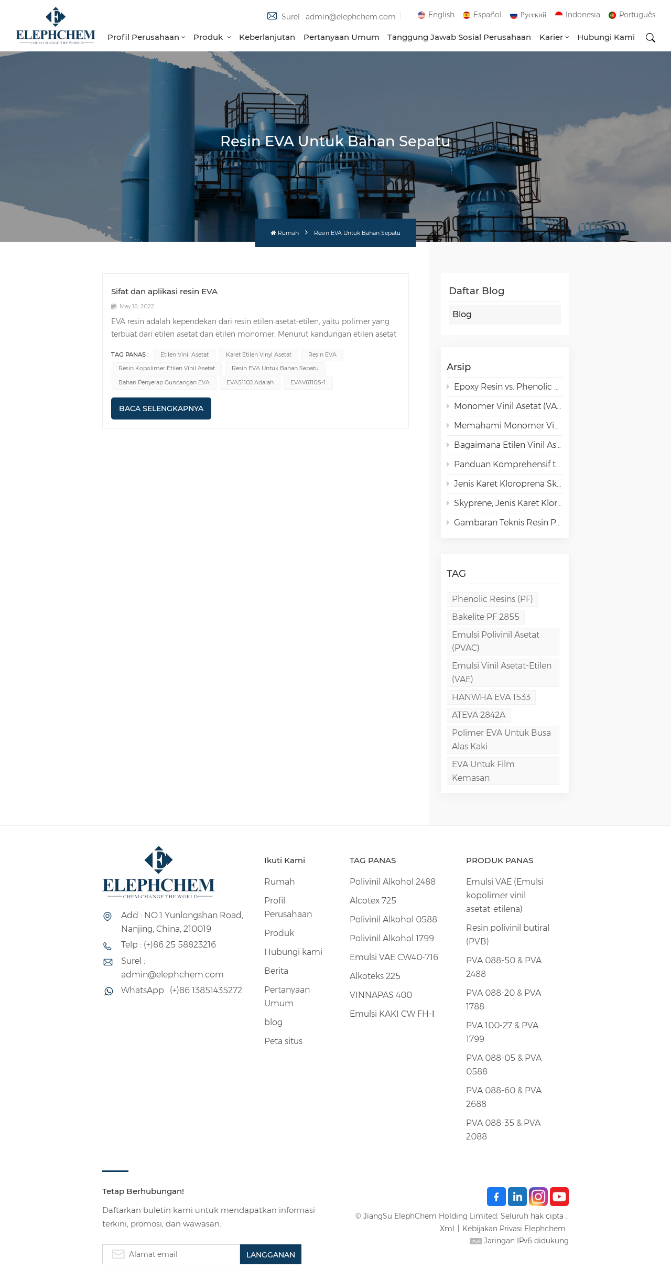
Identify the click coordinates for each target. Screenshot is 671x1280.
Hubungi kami (606, 37)
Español (487, 14)
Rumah (288, 232)
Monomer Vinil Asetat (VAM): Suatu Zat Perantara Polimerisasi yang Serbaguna (508, 406)
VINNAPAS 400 (381, 995)
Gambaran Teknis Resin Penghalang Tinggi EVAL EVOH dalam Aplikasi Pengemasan (508, 523)
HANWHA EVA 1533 (491, 697)
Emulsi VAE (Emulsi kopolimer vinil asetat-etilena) (505, 895)
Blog (462, 314)
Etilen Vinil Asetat (184, 354)
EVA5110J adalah (250, 382)
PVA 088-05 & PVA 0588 (504, 1065)
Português (637, 14)
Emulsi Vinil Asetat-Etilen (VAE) (501, 672)
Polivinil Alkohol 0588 (393, 919)
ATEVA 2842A (478, 715)
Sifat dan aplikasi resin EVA (164, 291)
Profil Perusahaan (143, 37)
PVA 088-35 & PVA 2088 (503, 1130)
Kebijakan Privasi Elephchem (514, 1228)
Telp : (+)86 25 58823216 (168, 945)
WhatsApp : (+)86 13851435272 (181, 990)
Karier (551, 37)
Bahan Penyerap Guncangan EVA (164, 382)
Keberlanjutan (267, 37)
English (441, 14)
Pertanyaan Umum (342, 37)
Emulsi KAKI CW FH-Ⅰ (392, 1014)
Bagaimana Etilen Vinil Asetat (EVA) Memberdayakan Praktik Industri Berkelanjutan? (508, 445)
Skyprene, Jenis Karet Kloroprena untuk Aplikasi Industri (508, 503)
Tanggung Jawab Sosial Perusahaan (459, 37)
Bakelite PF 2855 (486, 617)
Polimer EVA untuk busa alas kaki (501, 739)
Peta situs (283, 1041)
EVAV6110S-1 (308, 382)
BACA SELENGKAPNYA (161, 408)
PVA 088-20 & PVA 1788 (503, 1000)
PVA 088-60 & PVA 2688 (504, 1097)
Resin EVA (322, 354)
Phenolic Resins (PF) (492, 599)
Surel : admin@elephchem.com (339, 16)
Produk (209, 37)
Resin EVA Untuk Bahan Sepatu (275, 368)
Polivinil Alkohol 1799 (392, 938)
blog (273, 1022)
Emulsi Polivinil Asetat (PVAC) (495, 641)
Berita (276, 971)
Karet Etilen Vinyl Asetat (258, 354)
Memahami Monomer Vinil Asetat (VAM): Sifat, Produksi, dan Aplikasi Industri (508, 426)
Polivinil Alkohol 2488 (393, 882)
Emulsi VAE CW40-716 (394, 957)
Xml (447, 1228)
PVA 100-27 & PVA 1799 (502, 1032)
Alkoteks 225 (375, 976)
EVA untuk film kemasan (483, 771)
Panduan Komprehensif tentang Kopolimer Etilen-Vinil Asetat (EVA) (508, 464)
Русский (534, 14)
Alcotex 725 (373, 901)
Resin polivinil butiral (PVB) (507, 934)
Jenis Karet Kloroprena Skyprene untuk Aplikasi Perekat (508, 484)
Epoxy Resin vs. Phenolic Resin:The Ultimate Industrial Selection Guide (508, 387)
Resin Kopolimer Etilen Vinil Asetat (166, 368)
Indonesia (583, 14)
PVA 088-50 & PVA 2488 (504, 967)
